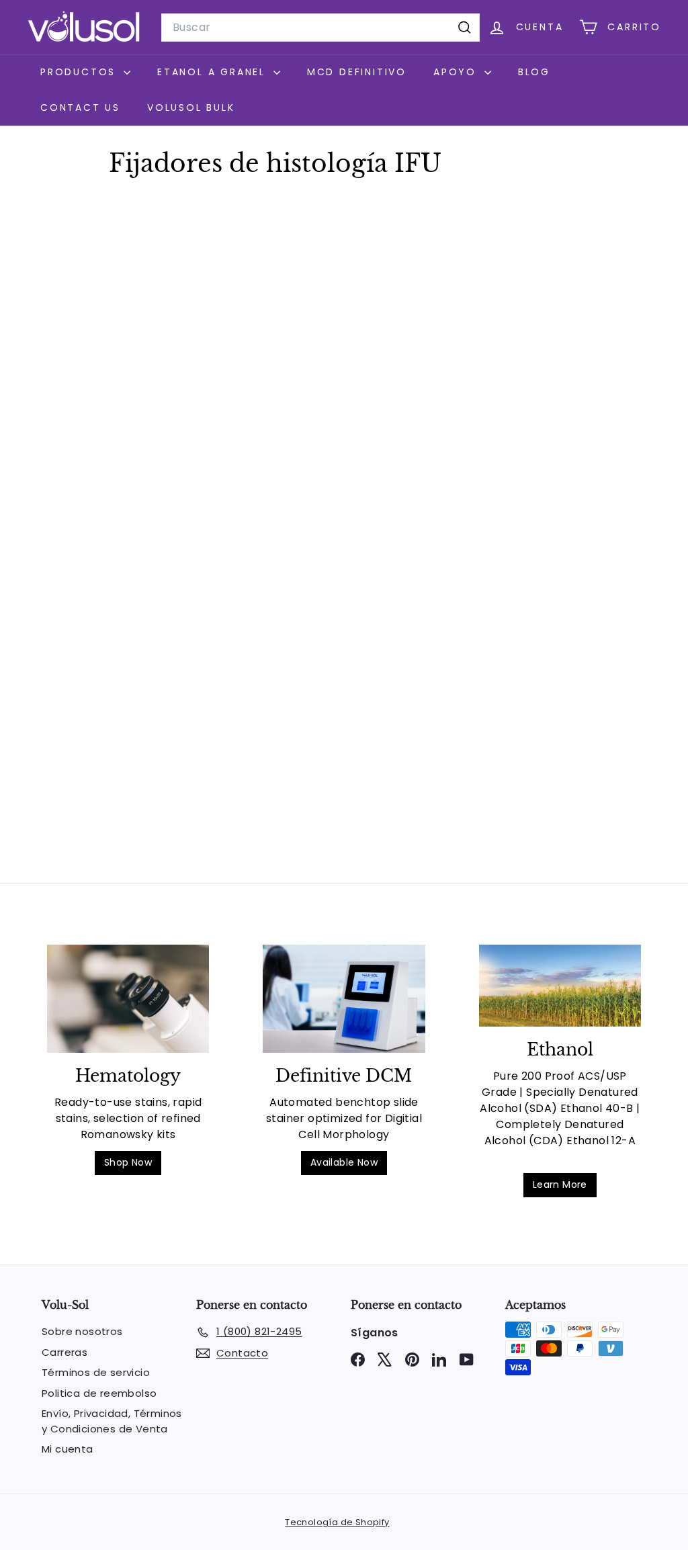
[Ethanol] (560, 986)
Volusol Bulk (191, 107)
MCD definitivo (356, 72)
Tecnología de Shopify (337, 1522)
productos (80, 72)
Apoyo (457, 72)
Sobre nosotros (82, 1331)
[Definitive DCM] (344, 999)
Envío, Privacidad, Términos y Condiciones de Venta (112, 1421)
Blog (534, 72)
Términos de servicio (96, 1372)
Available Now (344, 1162)
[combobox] (320, 27)
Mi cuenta (67, 1449)
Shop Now (128, 1162)
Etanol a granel (213, 72)
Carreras (64, 1352)
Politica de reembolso (99, 1393)
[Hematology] (128, 999)
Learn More (560, 1184)
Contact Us (80, 107)
